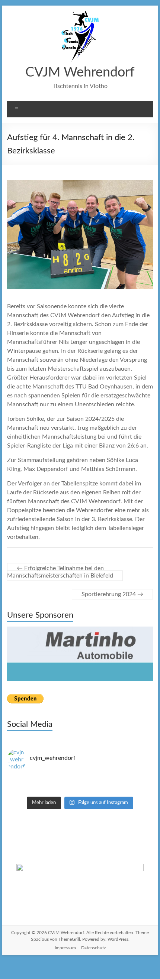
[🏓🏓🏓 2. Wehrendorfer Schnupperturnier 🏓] (80, 759)
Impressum (65, 922)
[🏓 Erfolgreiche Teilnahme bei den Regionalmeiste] (80, 766)
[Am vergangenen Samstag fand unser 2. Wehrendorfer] (80, 752)
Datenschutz (93, 922)
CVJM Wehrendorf (80, 72)
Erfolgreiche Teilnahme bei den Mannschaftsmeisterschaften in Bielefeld (60, 572)
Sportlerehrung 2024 (112, 594)
